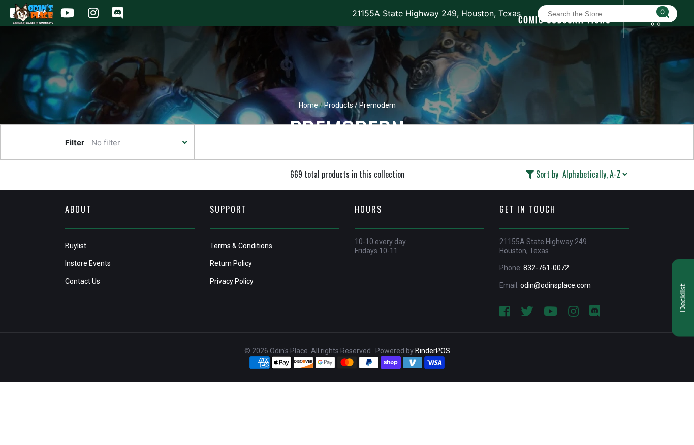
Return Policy (231, 263)
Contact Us (82, 281)
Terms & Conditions (241, 246)
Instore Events (88, 263)
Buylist (75, 246)
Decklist (683, 297)
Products (338, 105)
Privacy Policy (232, 281)
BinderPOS (432, 351)
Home (308, 105)
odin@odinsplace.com (555, 285)
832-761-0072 (546, 268)
